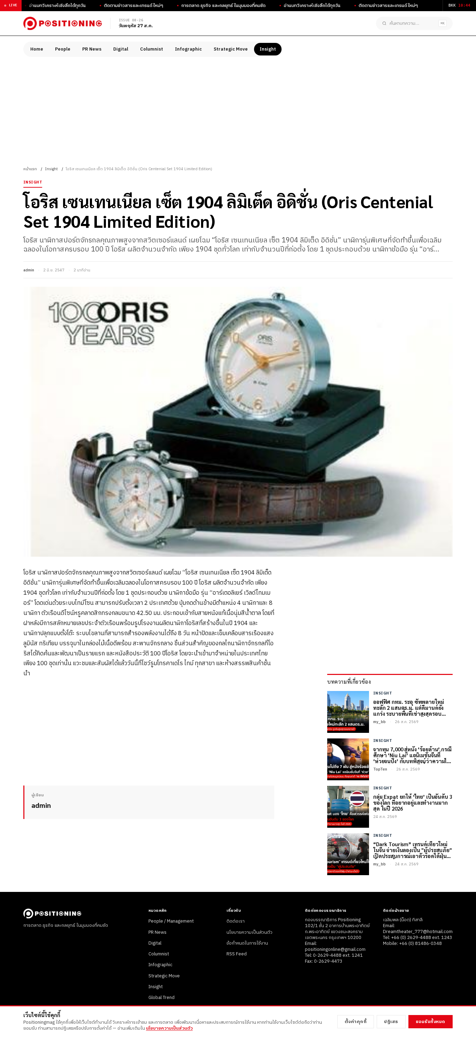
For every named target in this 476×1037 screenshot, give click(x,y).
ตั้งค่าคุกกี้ (356, 1021)
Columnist (151, 49)
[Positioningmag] (62, 23)
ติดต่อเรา (236, 921)
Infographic (188, 49)
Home (36, 49)
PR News (91, 49)
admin (28, 270)
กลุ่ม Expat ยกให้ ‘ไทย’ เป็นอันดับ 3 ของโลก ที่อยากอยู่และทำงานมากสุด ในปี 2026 (412, 803)
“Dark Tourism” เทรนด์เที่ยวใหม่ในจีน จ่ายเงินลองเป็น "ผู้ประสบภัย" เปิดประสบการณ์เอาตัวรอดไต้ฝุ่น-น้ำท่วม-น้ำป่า (412, 850)
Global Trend (161, 997)
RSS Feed (237, 954)
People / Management (171, 921)
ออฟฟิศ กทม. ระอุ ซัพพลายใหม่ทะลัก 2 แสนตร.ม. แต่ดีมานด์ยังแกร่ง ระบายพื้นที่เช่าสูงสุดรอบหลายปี (408, 708)
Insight (268, 49)
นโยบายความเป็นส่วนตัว (249, 932)
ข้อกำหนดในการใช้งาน (247, 943)
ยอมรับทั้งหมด (430, 1021)
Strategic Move (231, 49)
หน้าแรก (30, 169)
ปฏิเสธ (391, 1021)
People (62, 49)
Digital (120, 49)
